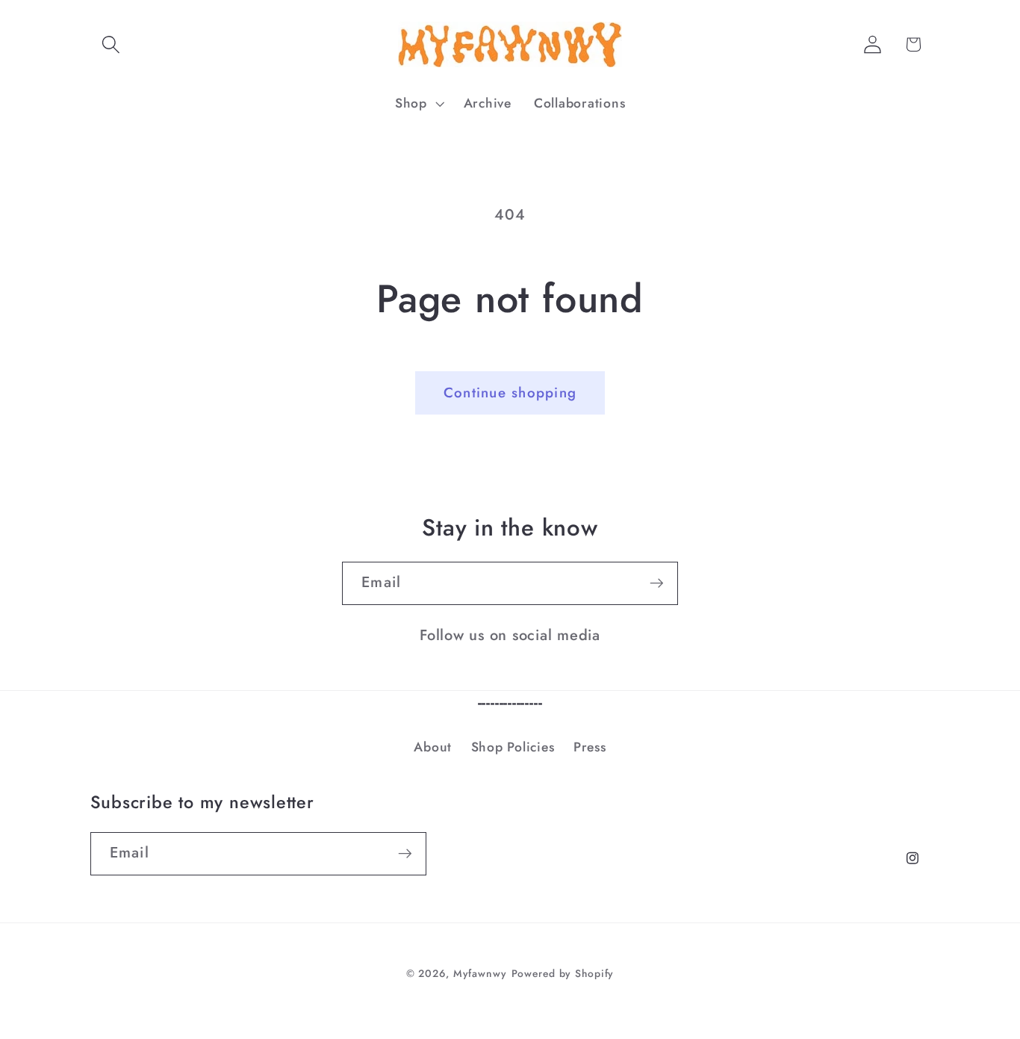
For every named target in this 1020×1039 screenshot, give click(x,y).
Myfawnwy (480, 973)
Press (589, 747)
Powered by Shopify (563, 973)
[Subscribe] (656, 583)
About (433, 747)
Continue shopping (510, 392)
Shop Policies (513, 747)
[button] (110, 44)
